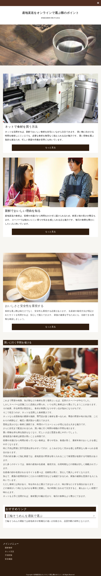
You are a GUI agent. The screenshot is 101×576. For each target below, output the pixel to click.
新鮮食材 (8, 548)
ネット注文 (9, 552)
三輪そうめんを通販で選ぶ (25, 515)
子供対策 (8, 555)
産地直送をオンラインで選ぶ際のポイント (50, 12)
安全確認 (8, 559)
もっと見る (50, 147)
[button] (50, 3)
